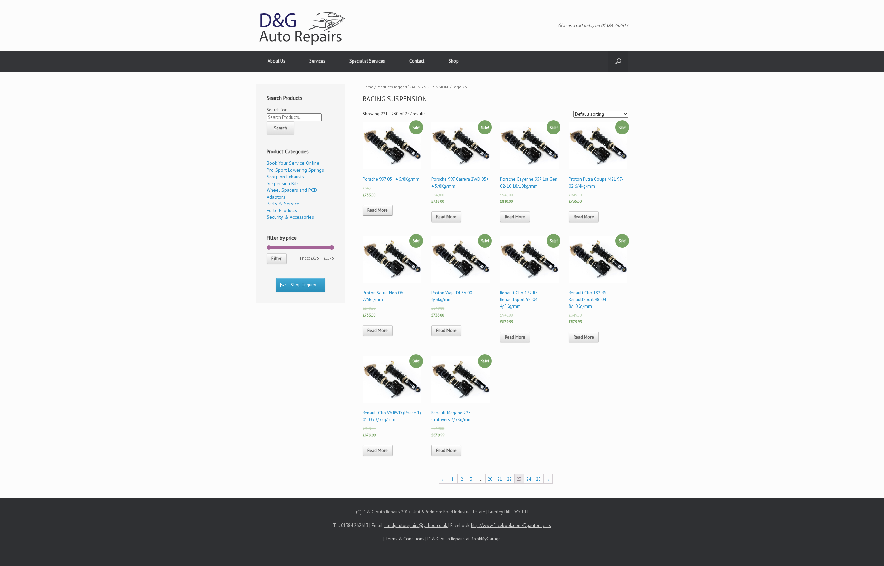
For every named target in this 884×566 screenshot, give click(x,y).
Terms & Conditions (404, 539)
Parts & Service (283, 203)
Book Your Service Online (293, 163)
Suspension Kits (283, 183)
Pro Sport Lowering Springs (295, 170)
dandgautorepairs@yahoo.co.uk (416, 525)
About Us (276, 61)
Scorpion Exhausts (285, 176)
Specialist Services (367, 61)
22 (509, 479)
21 (499, 479)
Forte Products (282, 210)
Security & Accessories (290, 217)
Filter (276, 259)
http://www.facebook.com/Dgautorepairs (511, 525)
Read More (377, 210)
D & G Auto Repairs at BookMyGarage (464, 539)
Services (317, 61)
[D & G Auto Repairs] (302, 28)
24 (528, 479)
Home (368, 86)
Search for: (277, 110)
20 (490, 479)
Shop (454, 61)
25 (538, 479)
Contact (416, 61)
